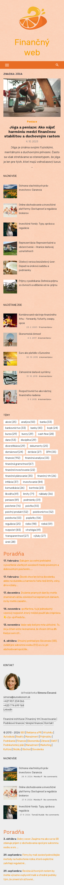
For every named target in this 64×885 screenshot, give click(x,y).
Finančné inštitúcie (14, 719)
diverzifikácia (15, 446)
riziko (31, 524)
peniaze (12, 500)
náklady (46, 494)
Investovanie (49, 719)
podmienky (32, 500)
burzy (27, 434)
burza (11, 434)
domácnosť (14, 452)
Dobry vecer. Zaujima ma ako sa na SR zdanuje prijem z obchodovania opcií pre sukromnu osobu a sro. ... (31, 843)
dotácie (34, 452)
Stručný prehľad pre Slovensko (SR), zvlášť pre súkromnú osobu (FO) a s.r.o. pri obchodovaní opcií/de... (30, 645)
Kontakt (49, 723)
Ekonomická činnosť (30, 334)
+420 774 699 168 (13, 705)
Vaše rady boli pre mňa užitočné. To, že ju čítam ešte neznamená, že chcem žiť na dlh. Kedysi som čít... (31, 629)
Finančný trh (33, 719)
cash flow (46, 434)
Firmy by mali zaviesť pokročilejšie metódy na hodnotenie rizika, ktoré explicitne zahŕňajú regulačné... (31, 859)
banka (46, 422)
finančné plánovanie (19, 476)
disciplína (28, 440)
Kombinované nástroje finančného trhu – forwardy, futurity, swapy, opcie (37, 319)
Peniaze (32, 121)
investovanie (33, 482)
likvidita (11, 494)
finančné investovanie (20, 470)
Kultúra (7, 749)
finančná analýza (37, 458)
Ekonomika (34, 741)
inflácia (11, 482)
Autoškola (9, 736)
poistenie (13, 506)
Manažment (32, 736)
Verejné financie (34, 723)
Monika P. (38, 776)
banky (36, 428)
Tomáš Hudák (38, 815)
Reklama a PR (33, 732)
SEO (22, 732)
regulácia (13, 524)
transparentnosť (17, 535)
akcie (10, 422)
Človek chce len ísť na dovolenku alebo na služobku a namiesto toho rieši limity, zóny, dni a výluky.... (31, 581)
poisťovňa (13, 518)
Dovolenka (38, 749)
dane (10, 440)
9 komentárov (45, 327)
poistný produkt (16, 512)
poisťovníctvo (43, 512)
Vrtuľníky (48, 732)
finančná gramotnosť (19, 464)
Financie (21, 741)
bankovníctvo (15, 428)
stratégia (33, 529)
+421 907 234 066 (13, 701)
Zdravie (45, 741)
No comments (50, 776)
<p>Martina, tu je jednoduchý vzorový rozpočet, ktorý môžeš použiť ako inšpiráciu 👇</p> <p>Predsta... (32, 613)
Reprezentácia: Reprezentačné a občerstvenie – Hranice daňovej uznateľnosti (37, 247)
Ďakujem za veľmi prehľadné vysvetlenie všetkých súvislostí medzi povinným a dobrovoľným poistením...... (31, 565)
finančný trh (46, 476)
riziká (46, 524)
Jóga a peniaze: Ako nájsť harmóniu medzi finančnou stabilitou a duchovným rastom (32, 131)
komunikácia (14, 488)
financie (12, 458)
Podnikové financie (13, 723)
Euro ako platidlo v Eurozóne (34, 353)
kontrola (36, 488)
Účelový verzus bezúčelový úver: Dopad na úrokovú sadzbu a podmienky (37, 266)
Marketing (45, 745)
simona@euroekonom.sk (16, 697)
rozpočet (13, 529)
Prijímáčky (46, 736)
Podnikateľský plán (13, 745)
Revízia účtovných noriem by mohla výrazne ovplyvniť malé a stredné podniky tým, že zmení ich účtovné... (29, 875)
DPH (51, 452)
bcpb (52, 428)
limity (28, 494)
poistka (32, 506)
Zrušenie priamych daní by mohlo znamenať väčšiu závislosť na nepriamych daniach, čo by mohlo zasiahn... (31, 597)
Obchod (26, 749)
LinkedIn (7, 709)
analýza (28, 422)
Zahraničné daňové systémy (35, 372)
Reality (20, 736)
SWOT (54, 741)
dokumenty (39, 446)
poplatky (33, 518)
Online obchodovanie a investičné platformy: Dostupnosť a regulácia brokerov (38, 209)
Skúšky (17, 749)
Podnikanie (9, 741)
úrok (10, 541)
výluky (39, 535)
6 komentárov (44, 338)
